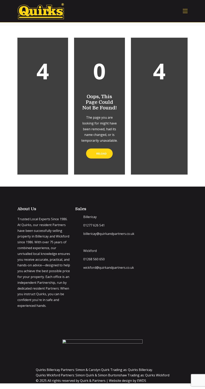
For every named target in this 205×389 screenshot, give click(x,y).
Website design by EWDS (127, 380)
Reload (101, 153)
